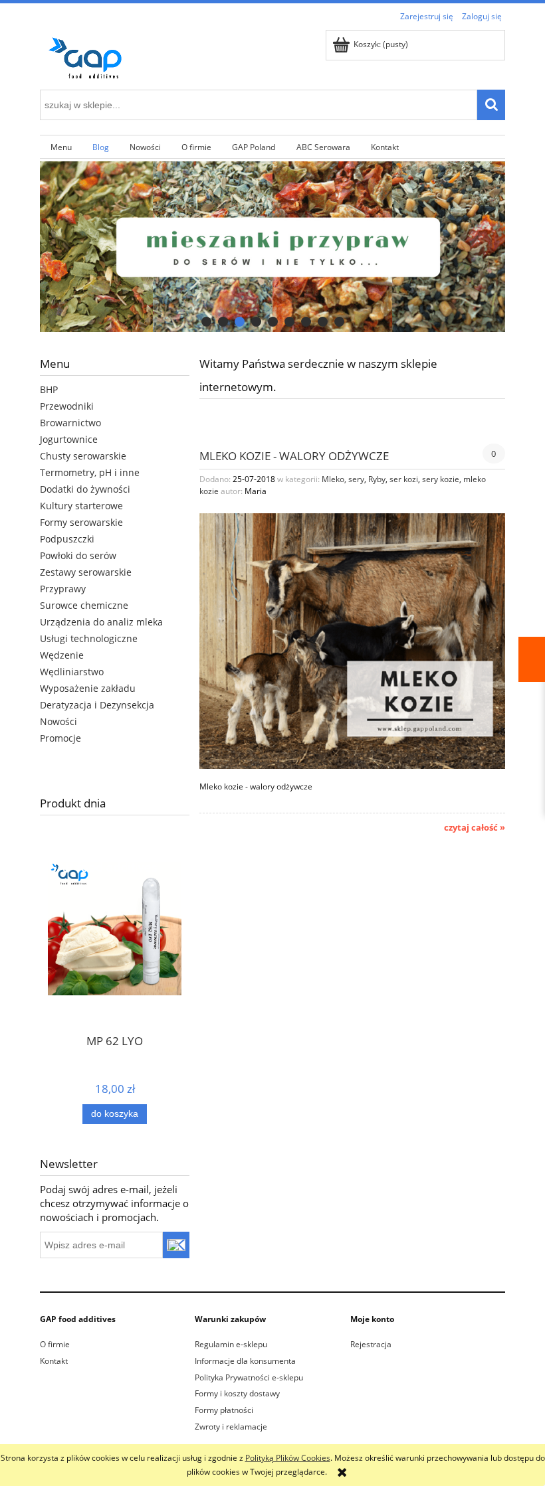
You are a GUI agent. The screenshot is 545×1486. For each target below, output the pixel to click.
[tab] (206, 322)
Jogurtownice (69, 439)
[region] (272, 246)
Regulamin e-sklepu (231, 1344)
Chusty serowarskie (83, 456)
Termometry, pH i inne (90, 472)
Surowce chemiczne (84, 605)
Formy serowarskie (81, 522)
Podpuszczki (67, 539)
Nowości (58, 721)
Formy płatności (224, 1410)
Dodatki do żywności (85, 489)
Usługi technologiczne (89, 638)
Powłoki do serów (78, 555)
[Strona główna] (90, 55)
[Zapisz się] (176, 1245)
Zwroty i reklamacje (231, 1426)
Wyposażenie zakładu (88, 688)
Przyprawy (63, 588)
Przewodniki (67, 406)
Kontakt (54, 1360)
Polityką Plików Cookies (287, 1457)
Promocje (60, 738)
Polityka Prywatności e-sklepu (249, 1377)
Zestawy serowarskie (86, 572)
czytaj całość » (474, 827)
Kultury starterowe (81, 505)
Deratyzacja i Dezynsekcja (97, 705)
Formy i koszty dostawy (237, 1393)
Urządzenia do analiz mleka (101, 622)
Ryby (376, 479)
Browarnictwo (70, 422)
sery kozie (440, 479)
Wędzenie (62, 655)
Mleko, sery (343, 479)
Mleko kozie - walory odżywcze (294, 455)
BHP (49, 389)
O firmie (55, 1344)
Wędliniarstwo (72, 671)
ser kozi (403, 479)
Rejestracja (370, 1344)
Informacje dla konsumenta (245, 1360)
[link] (272, 246)
